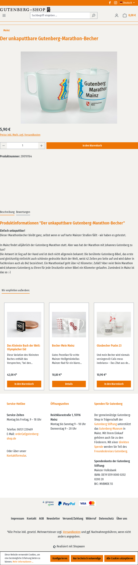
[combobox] (60, 15)
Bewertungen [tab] (23, 212)
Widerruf (91, 518)
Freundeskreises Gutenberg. (111, 451)
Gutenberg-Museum (111, 428)
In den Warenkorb (92, 145)
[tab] (7, 212)
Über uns (121, 518)
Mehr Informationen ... (23, 562)
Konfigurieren (60, 558)
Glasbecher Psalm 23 (109, 345)
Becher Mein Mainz (63, 345)
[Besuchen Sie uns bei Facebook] (109, 2)
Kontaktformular (16, 455)
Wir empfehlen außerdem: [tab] (16, 290)
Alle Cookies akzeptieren (120, 558)
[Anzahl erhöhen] (41, 145)
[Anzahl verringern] (3, 145)
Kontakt (31, 518)
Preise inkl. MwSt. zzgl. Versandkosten (20, 135)
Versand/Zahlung (73, 518)
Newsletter (53, 518)
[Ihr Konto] (117, 15)
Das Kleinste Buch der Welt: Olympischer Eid (23, 347)
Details (69, 384)
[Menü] (4, 15)
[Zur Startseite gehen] (69, 9)
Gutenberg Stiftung (105, 424)
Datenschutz (106, 518)
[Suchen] (93, 15)
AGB (41, 518)
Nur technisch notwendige (87, 558)
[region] (69, 344)
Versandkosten (72, 532)
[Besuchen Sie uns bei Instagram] (115, 2)
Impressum (17, 518)
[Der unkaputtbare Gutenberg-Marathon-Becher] (69, 88)
